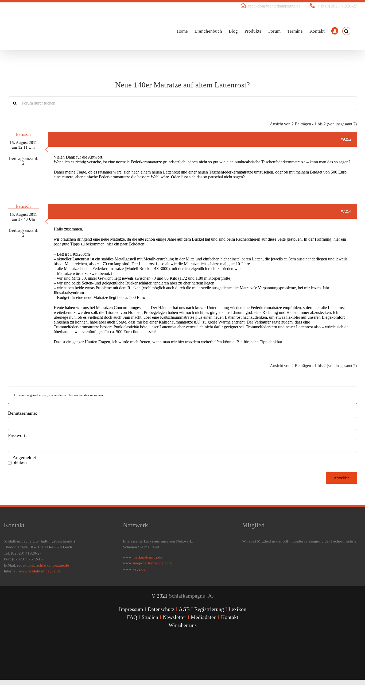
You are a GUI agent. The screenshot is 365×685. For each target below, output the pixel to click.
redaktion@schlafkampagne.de (274, 6)
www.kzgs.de (134, 569)
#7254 (346, 211)
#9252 (346, 139)
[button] (346, 31)
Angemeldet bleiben (24, 460)
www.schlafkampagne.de (40, 571)
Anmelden (341, 478)
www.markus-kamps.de (142, 557)
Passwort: (17, 435)
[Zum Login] (334, 31)
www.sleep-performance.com (147, 563)
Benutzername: (22, 413)
